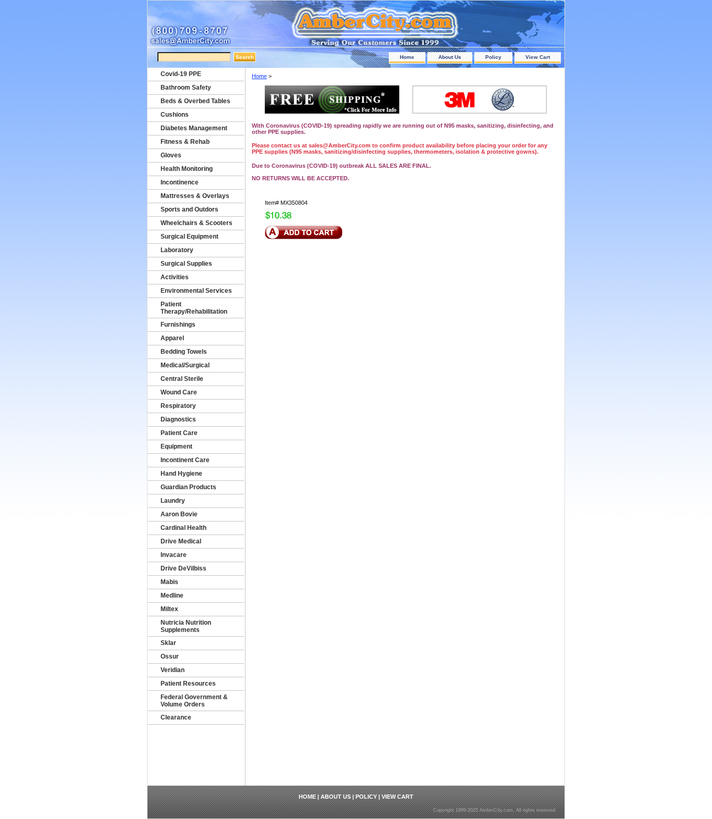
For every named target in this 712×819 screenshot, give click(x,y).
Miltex (169, 609)
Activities (175, 277)
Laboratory (177, 250)
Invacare (174, 555)
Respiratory (178, 405)
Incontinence (180, 182)
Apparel (172, 338)
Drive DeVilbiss (183, 568)
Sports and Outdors (189, 209)
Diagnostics (178, 419)
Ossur (170, 656)
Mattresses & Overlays (195, 196)
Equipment (176, 446)
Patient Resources (188, 683)
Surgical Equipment (189, 236)
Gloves (171, 155)
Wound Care (179, 392)
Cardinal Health (183, 527)
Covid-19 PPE (181, 74)
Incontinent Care (185, 460)
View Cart (537, 57)
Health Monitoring (187, 168)
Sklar (168, 643)
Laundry (173, 500)
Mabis (169, 582)
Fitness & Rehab (185, 141)
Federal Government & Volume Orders (194, 700)
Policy (493, 57)
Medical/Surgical (185, 365)
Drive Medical (181, 541)
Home (407, 57)
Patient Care (179, 433)
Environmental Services (196, 290)
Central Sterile (182, 378)
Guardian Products (188, 487)
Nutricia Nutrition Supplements (186, 626)
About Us (449, 57)
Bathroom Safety (186, 87)
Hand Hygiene (181, 473)
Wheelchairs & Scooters (196, 223)
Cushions (175, 114)
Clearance (176, 717)
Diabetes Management (194, 128)
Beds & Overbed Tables (195, 101)
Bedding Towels (184, 351)
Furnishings (178, 324)
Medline (172, 595)
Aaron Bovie (179, 514)
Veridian (173, 670)
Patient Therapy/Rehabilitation (194, 308)
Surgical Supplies (186, 263)
